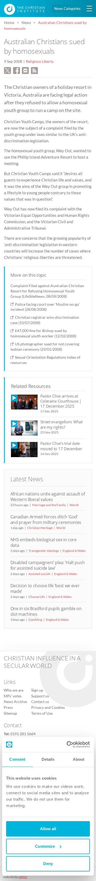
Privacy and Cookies (48, 707)
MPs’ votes (13, 696)
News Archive (15, 702)
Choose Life (37, 597)
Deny (48, 863)
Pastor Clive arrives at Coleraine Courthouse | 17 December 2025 (60, 401)
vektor (22, 877)
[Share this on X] (7, 69)
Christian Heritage (40, 528)
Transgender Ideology (44, 551)
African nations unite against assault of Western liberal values (47, 496)
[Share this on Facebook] (16, 69)
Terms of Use (42, 713)
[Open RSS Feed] (34, 69)
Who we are (13, 690)
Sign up (37, 690)
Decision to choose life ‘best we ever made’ (45, 588)
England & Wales (74, 551)
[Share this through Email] (25, 69)
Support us (40, 696)
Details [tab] (48, 759)
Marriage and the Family (49, 505)
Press (8, 707)
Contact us (40, 702)
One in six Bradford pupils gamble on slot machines (46, 611)
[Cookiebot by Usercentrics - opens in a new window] (68, 744)
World (74, 505)
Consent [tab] (17, 759)
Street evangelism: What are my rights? (61, 424)
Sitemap (10, 713)
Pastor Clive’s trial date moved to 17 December (61, 446)
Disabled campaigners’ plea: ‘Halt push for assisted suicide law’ (47, 565)
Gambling (35, 620)
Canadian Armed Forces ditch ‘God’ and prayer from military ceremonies (46, 519)
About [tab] (79, 759)
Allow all (48, 828)
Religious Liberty (40, 61)
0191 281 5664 (22, 734)
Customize (45, 846)
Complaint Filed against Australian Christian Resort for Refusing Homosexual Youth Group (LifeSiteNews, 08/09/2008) (47, 291)
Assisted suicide (39, 574)
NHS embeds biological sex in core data (43, 542)
